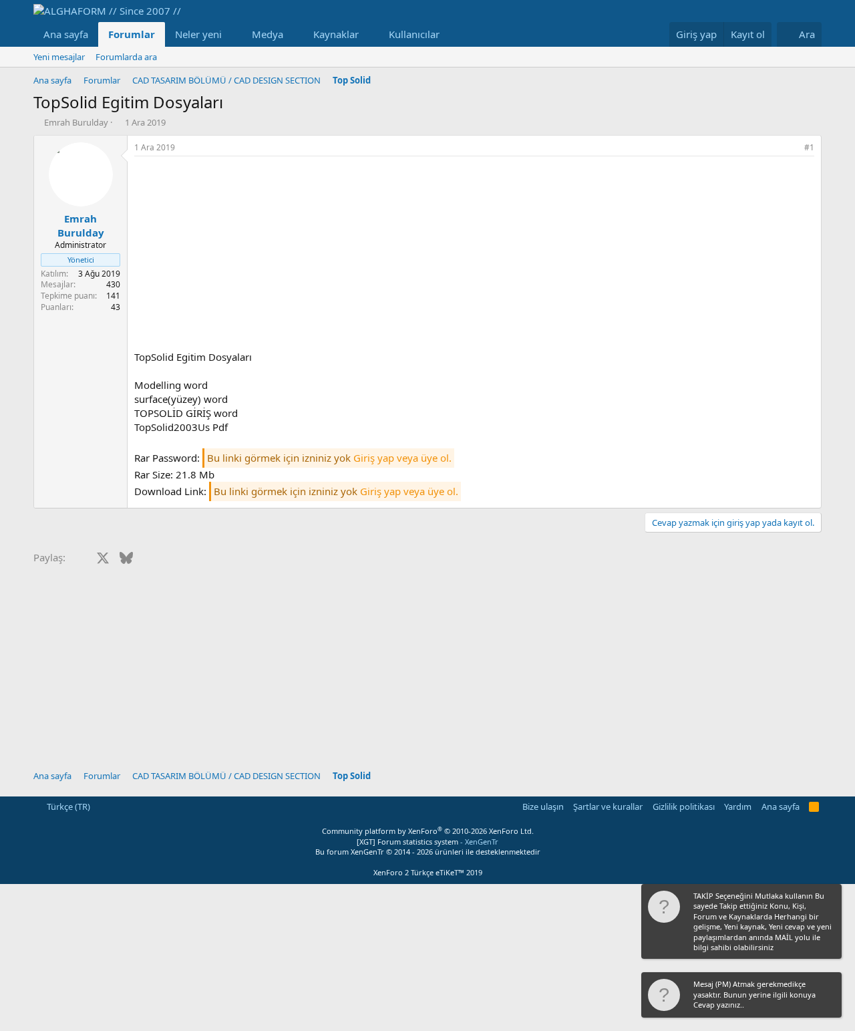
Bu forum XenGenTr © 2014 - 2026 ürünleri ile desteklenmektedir (427, 852)
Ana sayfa (65, 34)
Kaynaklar (336, 34)
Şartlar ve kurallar (608, 806)
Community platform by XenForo (428, 831)
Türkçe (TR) (67, 806)
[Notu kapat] (830, 897)
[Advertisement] (474, 256)
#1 (809, 147)
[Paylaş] (791, 148)
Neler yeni (198, 34)
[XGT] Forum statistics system (427, 842)
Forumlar (131, 34)
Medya (267, 34)
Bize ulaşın (543, 806)
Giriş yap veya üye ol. (402, 457)
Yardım (737, 806)
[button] (232, 34)
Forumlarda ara (126, 57)
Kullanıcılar (414, 34)
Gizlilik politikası (684, 806)
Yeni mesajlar (59, 57)
